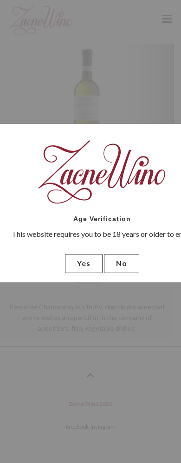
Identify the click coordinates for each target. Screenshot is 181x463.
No (121, 263)
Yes (83, 263)
